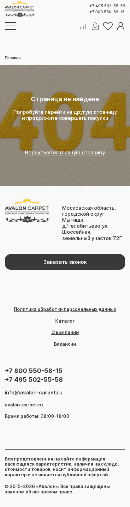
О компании (65, 332)
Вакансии (65, 344)
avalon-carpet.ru (24, 404)
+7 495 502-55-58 (107, 6)
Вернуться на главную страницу (65, 153)
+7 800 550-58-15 (107, 12)
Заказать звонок (65, 262)
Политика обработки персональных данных (65, 309)
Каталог (65, 321)
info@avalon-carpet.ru (33, 393)
